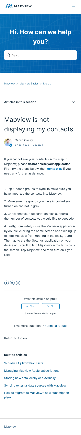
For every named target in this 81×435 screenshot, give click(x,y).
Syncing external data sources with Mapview (35, 385)
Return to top (13, 338)
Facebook (6, 283)
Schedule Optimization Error (23, 363)
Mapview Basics (29, 83)
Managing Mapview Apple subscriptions (31, 370)
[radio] (30, 306)
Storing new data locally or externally (30, 378)
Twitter (12, 283)
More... (47, 83)
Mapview (9, 83)
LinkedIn (18, 283)
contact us (54, 169)
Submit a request (56, 326)
